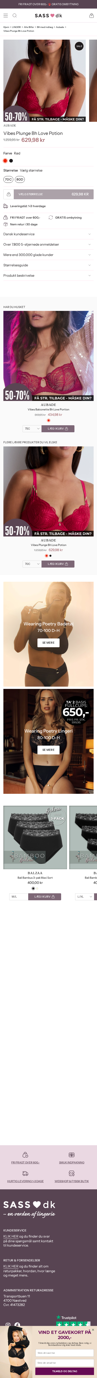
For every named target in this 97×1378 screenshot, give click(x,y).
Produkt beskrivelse (18, 275)
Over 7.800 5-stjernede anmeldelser (31, 244)
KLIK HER (10, 1236)
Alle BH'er (29, 27)
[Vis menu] (5, 15)
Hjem (6, 27)
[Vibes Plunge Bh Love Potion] (48, 491)
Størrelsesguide (15, 265)
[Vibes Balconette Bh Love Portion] (48, 356)
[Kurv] (92, 15)
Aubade (60, 27)
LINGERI (16, 27)
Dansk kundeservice (19, 234)
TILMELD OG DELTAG (64, 1371)
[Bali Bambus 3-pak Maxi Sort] (35, 837)
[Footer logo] (29, 1209)
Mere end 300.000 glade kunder (28, 255)
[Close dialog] (93, 1330)
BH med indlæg (45, 27)
